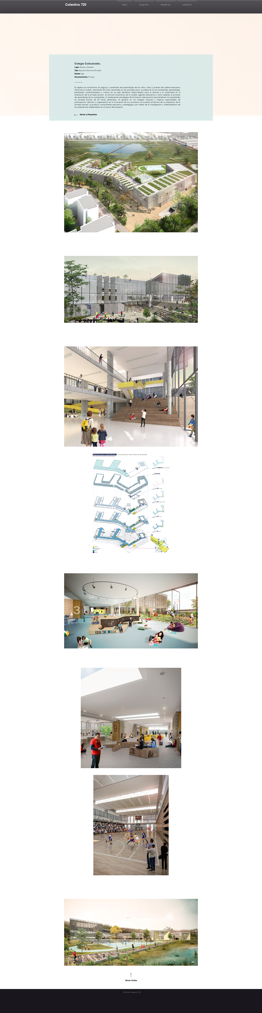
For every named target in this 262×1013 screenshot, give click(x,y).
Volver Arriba (131, 980)
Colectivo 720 (75, 4)
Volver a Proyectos (88, 114)
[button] (131, 182)
